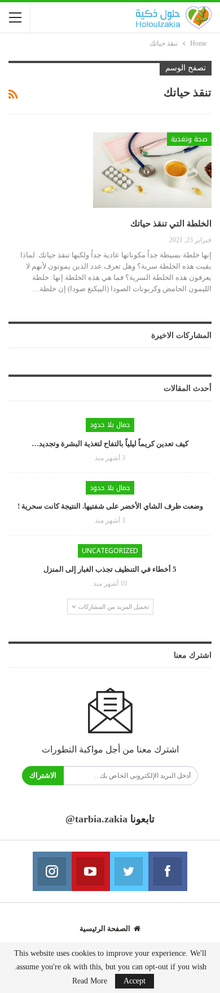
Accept (135, 981)
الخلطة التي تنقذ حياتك (171, 223)
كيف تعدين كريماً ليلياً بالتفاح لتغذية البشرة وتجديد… (110, 443)
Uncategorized (110, 551)
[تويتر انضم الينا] (129, 871)
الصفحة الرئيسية (105, 928)
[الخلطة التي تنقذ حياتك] (152, 170)
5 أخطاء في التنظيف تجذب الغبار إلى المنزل (110, 569)
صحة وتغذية (189, 139)
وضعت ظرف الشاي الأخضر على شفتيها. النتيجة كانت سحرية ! (110, 506)
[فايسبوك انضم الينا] (167, 871)
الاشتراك (42, 775)
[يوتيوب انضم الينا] (90, 871)
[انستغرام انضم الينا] (51, 871)
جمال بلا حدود (110, 424)
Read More (89, 981)
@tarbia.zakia (96, 819)
